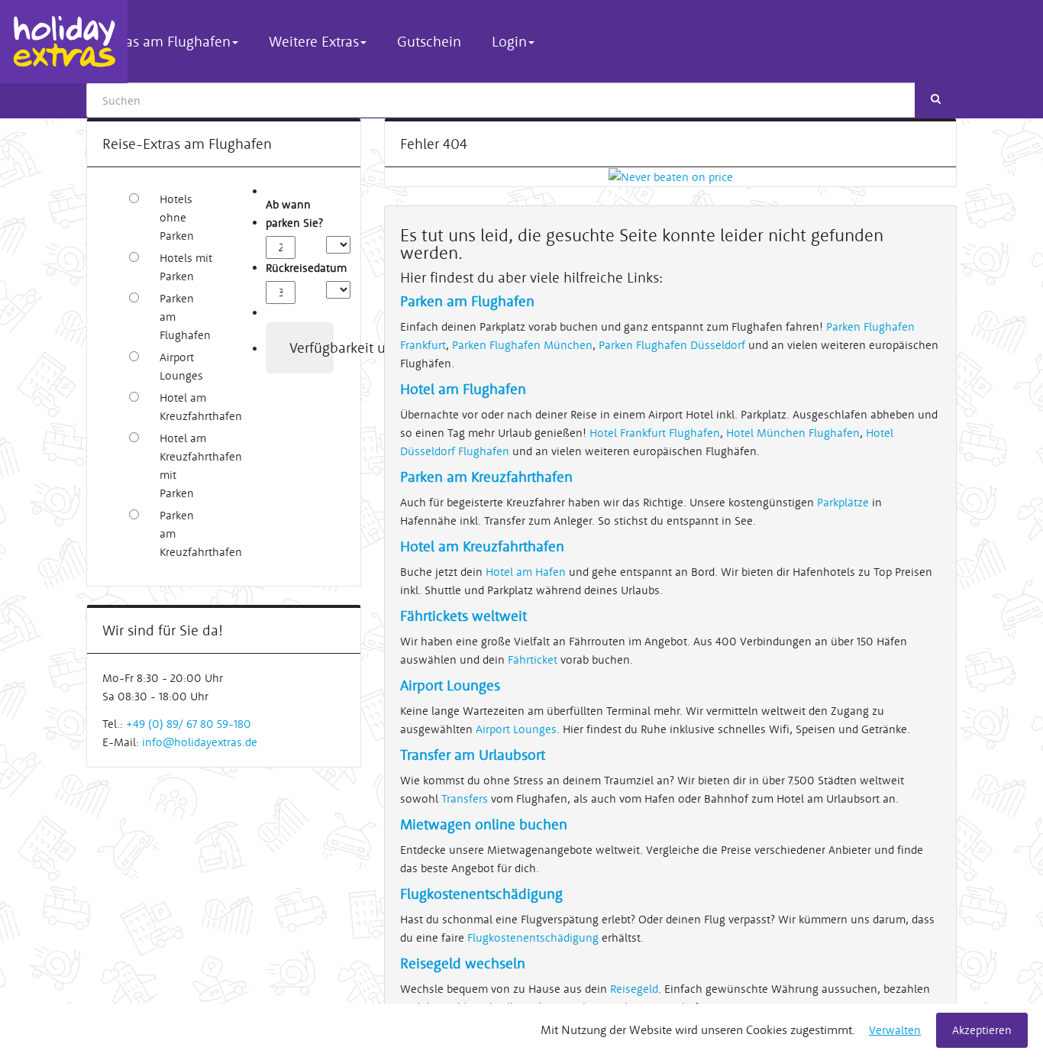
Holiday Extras (64, 41)
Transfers (464, 798)
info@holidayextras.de (199, 742)
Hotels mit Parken (186, 267)
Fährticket (532, 659)
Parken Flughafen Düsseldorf (673, 345)
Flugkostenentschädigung (533, 937)
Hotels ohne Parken (177, 217)
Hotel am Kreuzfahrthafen (186, 406)
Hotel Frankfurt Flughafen (654, 432)
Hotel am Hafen (526, 571)
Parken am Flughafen (185, 316)
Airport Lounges (181, 366)
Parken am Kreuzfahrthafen (186, 533)
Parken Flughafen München (522, 345)
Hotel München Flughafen (793, 432)
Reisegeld (634, 988)
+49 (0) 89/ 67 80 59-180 (188, 723)
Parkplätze (843, 502)
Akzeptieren (982, 1030)
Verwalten (895, 1030)
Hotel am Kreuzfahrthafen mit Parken (186, 465)
